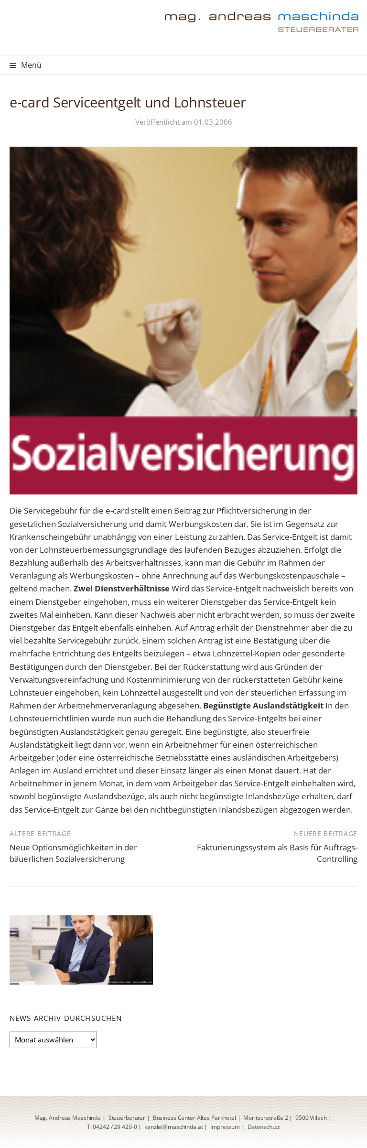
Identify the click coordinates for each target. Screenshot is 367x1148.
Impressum (225, 1127)
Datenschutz (264, 1127)
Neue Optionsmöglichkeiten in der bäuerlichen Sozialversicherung (73, 853)
